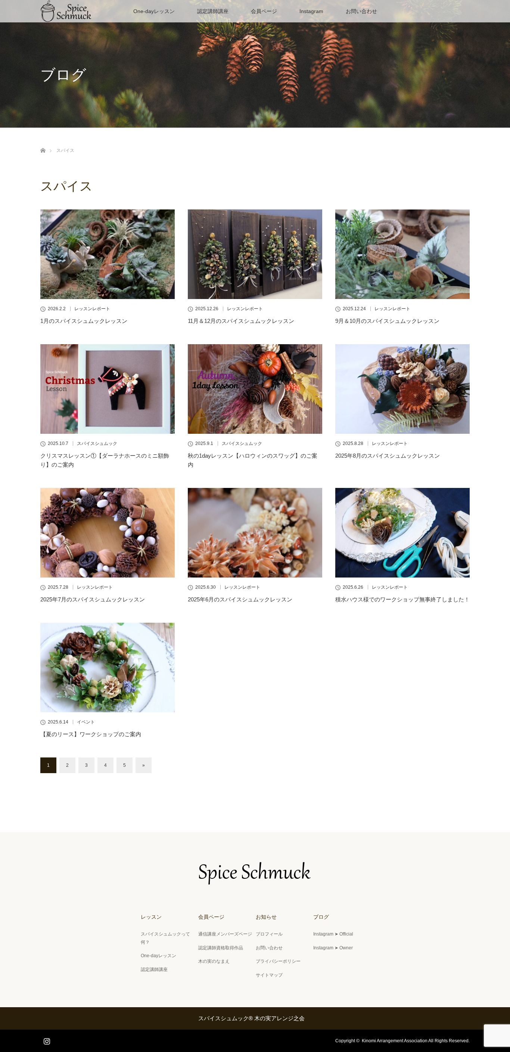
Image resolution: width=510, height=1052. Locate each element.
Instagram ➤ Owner (333, 947)
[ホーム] (42, 141)
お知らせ (266, 917)
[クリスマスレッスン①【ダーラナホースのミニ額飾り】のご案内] (107, 389)
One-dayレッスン (154, 11)
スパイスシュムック (97, 443)
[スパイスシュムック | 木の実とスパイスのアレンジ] (255, 879)
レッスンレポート (92, 308)
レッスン (151, 917)
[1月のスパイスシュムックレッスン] (107, 254)
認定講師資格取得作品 (220, 947)
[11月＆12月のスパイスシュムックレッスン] (255, 254)
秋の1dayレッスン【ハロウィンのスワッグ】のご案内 (252, 460)
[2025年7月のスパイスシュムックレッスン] (107, 533)
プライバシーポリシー (278, 961)
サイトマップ (269, 975)
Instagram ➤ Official (333, 934)
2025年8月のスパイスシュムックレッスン (387, 455)
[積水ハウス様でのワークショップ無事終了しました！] (402, 533)
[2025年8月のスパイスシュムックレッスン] (402, 389)
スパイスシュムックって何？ (165, 938)
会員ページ (264, 11)
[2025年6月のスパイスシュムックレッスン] (255, 533)
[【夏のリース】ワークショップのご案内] (107, 667)
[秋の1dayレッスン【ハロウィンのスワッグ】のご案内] (255, 389)
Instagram (311, 11)
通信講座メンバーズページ (225, 934)
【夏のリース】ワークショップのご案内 (90, 734)
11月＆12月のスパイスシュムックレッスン (241, 321)
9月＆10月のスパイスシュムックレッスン (387, 321)
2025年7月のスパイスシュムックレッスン (92, 599)
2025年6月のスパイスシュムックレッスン (240, 599)
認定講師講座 (212, 11)
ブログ (321, 917)
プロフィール (269, 934)
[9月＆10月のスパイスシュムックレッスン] (402, 254)
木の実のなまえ (214, 961)
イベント (86, 722)
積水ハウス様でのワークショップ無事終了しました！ (402, 599)
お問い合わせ (361, 11)
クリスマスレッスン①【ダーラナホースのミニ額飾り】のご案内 (104, 460)
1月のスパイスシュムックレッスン (83, 321)
